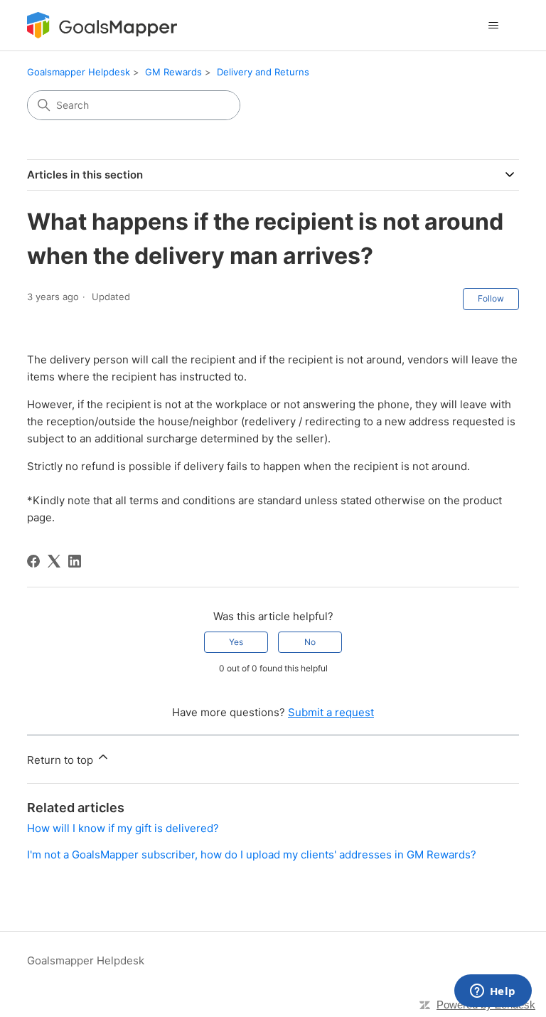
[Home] (101, 25)
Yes (236, 642)
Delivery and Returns (263, 72)
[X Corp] (54, 561)
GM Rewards (173, 72)
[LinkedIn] (74, 561)
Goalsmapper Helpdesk (78, 72)
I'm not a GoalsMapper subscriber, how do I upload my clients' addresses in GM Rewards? (251, 854)
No (310, 642)
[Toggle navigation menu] (494, 25)
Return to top (61, 760)
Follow (491, 298)
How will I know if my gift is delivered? (123, 828)
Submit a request (331, 712)
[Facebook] (33, 561)
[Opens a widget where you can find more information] (493, 992)
